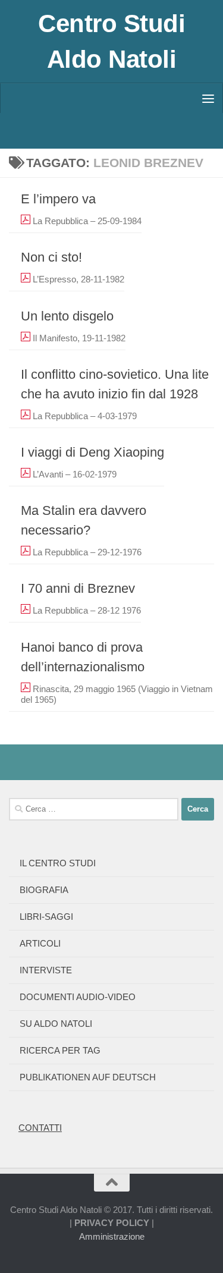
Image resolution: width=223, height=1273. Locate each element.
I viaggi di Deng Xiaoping (92, 452)
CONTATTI (40, 1128)
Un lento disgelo (67, 316)
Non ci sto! (51, 257)
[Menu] (208, 98)
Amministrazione (112, 1236)
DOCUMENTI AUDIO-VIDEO (78, 997)
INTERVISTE (46, 970)
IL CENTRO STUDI (58, 863)
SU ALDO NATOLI (56, 1024)
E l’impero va (58, 198)
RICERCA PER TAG (60, 1050)
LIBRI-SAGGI (46, 916)
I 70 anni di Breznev (78, 588)
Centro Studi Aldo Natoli (111, 41)
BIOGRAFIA (44, 890)
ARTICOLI (40, 943)
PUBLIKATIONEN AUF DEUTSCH (88, 1077)
